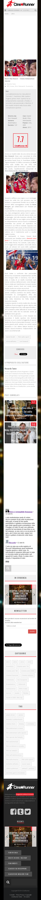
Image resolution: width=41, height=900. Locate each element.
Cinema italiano (27, 675)
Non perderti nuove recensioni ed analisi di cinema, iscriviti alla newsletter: (20, 620)
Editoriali (22, 684)
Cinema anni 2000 (27, 671)
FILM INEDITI (12, 863)
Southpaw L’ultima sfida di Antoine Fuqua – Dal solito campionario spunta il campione (19, 411)
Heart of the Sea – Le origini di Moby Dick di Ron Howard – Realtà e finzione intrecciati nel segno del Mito (20, 432)
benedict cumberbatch (14, 719)
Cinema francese (12, 675)
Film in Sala (23, 689)
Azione (12, 86)
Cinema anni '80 (12, 671)
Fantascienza (10, 689)
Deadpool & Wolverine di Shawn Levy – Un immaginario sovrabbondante (20, 595)
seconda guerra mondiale (15, 773)
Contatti (12, 895)
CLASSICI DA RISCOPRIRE (17, 869)
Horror (8, 693)
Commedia (10, 680)
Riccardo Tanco (11, 84)
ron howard (24, 341)
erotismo (31, 724)
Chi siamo (27, 897)
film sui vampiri (11, 751)
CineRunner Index (16, 897)
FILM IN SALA (13, 852)
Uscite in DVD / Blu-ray (14, 698)
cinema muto (10, 724)
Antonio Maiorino (21, 418)
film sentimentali (12, 742)
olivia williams (11, 341)
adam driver (10, 715)
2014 (22, 662)
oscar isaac (26, 764)
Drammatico (29, 86)
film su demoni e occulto (15, 746)
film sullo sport (23, 337)
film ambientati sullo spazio (16, 733)
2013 (8, 86)
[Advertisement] (20, 37)
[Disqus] (20, 477)
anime (21, 715)
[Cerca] (36, 10)
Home (7, 14)
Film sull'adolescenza (14, 755)
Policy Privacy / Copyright (23, 895)
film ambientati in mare (14, 728)
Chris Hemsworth (20, 86)
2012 (8, 662)
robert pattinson (12, 768)
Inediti (17, 693)
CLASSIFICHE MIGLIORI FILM (18, 874)
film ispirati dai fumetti (14, 737)
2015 (29, 662)
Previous (7, 595)
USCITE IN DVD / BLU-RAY (17, 858)
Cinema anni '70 (23, 666)
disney (21, 724)
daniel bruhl (10, 337)
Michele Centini (21, 440)
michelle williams (12, 764)
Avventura (9, 666)
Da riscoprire (22, 680)
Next (34, 595)
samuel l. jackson (28, 768)
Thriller (25, 693)
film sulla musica (12, 759)
